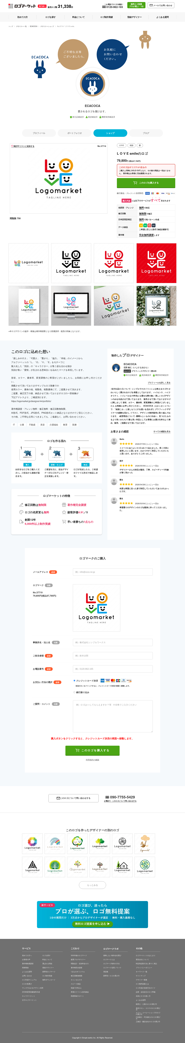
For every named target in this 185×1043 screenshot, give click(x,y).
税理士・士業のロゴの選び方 (146, 1004)
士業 (22, 424)
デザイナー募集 (141, 980)
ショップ (110, 133)
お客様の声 (26, 959)
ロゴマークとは (109, 959)
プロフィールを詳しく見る (159, 382)
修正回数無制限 (76, 975)
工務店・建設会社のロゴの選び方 (148, 1021)
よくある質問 (27, 971)
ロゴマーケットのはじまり (145, 955)
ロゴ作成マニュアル (29, 980)
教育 (65, 424)
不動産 (32, 424)
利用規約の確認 (92, 759)
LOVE (121, 145)
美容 (42, 424)
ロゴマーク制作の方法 (111, 963)
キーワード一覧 (141, 971)
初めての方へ (27, 955)
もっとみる (92, 885)
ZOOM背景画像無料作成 (31, 992)
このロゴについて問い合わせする (75, 798)
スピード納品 (76, 984)
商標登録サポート (77, 996)
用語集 (105, 971)
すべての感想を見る (162, 431)
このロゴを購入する (149, 183)
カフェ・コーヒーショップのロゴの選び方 (148, 1013)
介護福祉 (54, 424)
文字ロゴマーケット (29, 1000)
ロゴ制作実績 (47, 975)
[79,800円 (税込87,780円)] (32, 844)
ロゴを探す (46, 955)
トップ (11, 26)
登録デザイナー (48, 967)
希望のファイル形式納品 (80, 992)
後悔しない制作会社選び (112, 955)
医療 (74, 424)
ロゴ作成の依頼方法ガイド (145, 988)
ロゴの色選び (27, 984)
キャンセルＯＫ (76, 980)
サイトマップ (141, 975)
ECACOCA (33, 26)
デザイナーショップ (47, 26)
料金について (47, 959)
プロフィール (39, 133)
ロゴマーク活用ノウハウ (112, 967)
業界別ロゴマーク (48, 971)
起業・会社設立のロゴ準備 (145, 992)
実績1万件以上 (76, 988)
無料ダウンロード (48, 980)
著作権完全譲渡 (76, 967)
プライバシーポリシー (144, 967)
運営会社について (142, 959)
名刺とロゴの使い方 (143, 996)
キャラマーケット (28, 996)
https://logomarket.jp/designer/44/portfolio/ (31, 401)
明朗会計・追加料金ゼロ (80, 963)
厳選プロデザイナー (78, 959)
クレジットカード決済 (87, 680)
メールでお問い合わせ (162, 5)
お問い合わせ (27, 975)
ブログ (146, 133)
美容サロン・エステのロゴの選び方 (148, 1009)
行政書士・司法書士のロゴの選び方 (148, 1018)
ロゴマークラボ (111, 948)
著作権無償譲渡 (27, 963)
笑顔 (131, 145)
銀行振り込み (82, 692)
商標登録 (25, 967)
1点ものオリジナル (78, 971)
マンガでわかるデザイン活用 (32, 988)
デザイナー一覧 (21, 26)
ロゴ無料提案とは (142, 984)
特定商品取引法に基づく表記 (146, 963)
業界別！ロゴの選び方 (111, 975)
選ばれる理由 (47, 963)
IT (14, 424)
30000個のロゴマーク (79, 955)
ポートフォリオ (74, 133)
